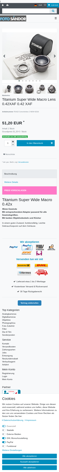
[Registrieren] (7, 5)
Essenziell (11, 426)
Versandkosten (23, 162)
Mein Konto (7, 379)
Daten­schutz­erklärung (13, 420)
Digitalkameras (9, 317)
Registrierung (8, 373)
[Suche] (53, 10)
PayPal (10, 442)
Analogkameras (9, 314)
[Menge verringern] (13, 144)
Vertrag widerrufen (30, 303)
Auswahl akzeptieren (29, 462)
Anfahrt (5, 364)
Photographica (8, 323)
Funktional (11, 446)
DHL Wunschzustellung (17, 438)
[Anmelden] (3, 5)
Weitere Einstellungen (12, 450)
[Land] (36, 5)
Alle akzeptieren (29, 456)
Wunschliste (10, 154)
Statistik (10, 430)
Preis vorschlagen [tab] (15, 190)
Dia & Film (6, 332)
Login (4, 376)
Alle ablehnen (29, 467)
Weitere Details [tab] (11, 182)
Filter (4, 329)
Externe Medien (14, 434)
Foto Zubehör (8, 326)
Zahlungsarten (8, 349)
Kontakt (5, 343)
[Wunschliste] (45, 5)
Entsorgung (7, 355)
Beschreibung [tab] (10, 174)
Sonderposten (8, 335)
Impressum (31, 420)
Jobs (4, 352)
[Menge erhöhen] (13, 141)
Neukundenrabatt (10, 358)
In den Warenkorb (35, 143)
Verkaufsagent (8, 361)
